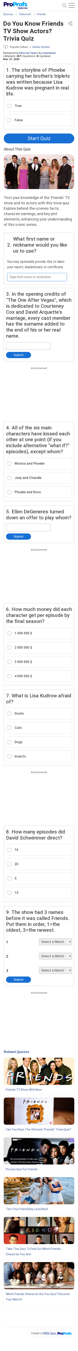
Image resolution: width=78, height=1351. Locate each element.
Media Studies (41, 46)
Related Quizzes (16, 1052)
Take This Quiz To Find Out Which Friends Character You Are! (33, 1251)
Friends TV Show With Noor (24, 1089)
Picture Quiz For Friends (21, 1169)
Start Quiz (39, 138)
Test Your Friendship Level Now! (27, 1209)
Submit (19, 355)
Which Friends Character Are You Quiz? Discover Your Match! (38, 1296)
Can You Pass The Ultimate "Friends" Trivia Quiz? (38, 1129)
